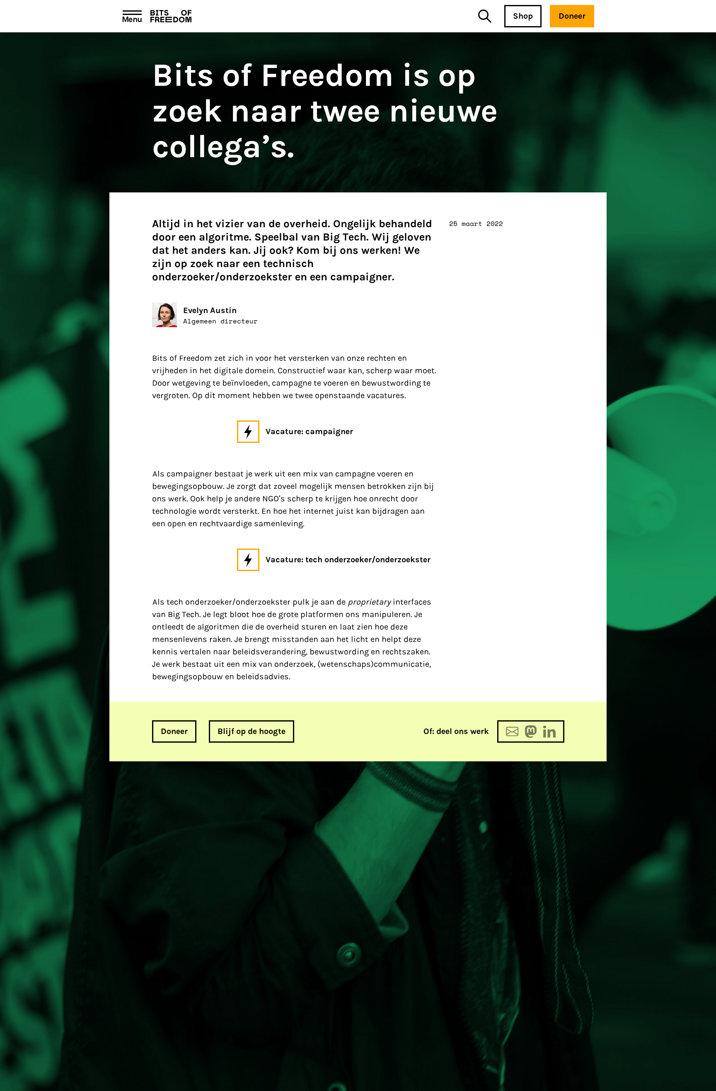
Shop (523, 16)
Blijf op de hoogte (251, 731)
